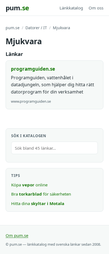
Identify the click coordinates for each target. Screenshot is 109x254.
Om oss (96, 8)
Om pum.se (17, 235)
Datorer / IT (36, 27)
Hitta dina (37, 203)
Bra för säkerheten (41, 194)
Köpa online (29, 185)
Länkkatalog (71, 8)
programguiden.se (33, 69)
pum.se (13, 27)
